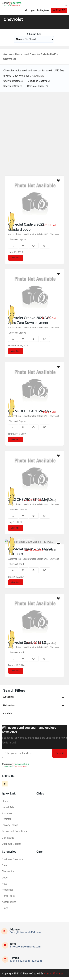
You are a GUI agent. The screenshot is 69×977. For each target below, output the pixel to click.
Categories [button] (8, 705)
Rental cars (8, 895)
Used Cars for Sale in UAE (35, 234)
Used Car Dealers (11, 843)
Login (31, 10)
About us (7, 813)
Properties (7, 889)
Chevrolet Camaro (14, 80)
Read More (37, 75)
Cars (4, 865)
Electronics (8, 871)
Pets (4, 883)
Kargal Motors (22, 214)
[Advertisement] (34, 134)
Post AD (60, 10)
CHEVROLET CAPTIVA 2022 (30, 411)
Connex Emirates (53, 973)
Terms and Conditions (14, 831)
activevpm (20, 632)
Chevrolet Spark (37, 86)
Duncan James (22, 489)
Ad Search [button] (8, 696)
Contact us (8, 837)
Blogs (5, 908)
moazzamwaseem (24, 539)
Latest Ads (8, 807)
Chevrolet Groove (14, 86)
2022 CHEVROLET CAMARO (30, 500)
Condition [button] (8, 713)
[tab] (34, 697)
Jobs (5, 877)
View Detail (16, 258)
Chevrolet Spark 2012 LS (27, 643)
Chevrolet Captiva (39, 80)
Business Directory (12, 859)
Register (44, 10)
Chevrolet (54, 234)
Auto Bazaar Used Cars (26, 401)
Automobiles (14, 234)
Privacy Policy (10, 825)
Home (5, 801)
